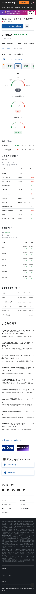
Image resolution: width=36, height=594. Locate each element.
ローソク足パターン (17, 48)
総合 (3, 44)
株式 (3, 7)
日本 (23, 7)
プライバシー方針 (6, 575)
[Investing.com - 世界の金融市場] (11, 3)
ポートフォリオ (6, 508)
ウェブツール (6, 512)
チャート (10, 44)
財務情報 (33, 44)
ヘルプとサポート (25, 508)
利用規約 (4, 568)
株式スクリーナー (13, 7)
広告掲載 (22, 504)
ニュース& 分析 (21, 44)
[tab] (10, 66)
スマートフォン (6, 504)
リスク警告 (5, 581)
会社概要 (22, 500)
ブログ (4, 500)
